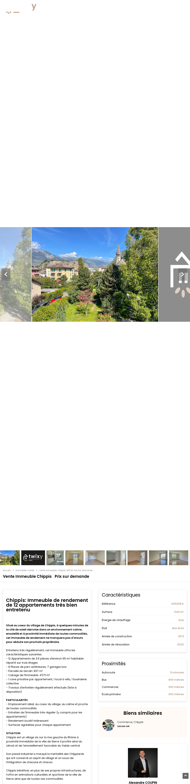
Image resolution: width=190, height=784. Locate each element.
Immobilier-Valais (25, 570)
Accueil (7, 570)
